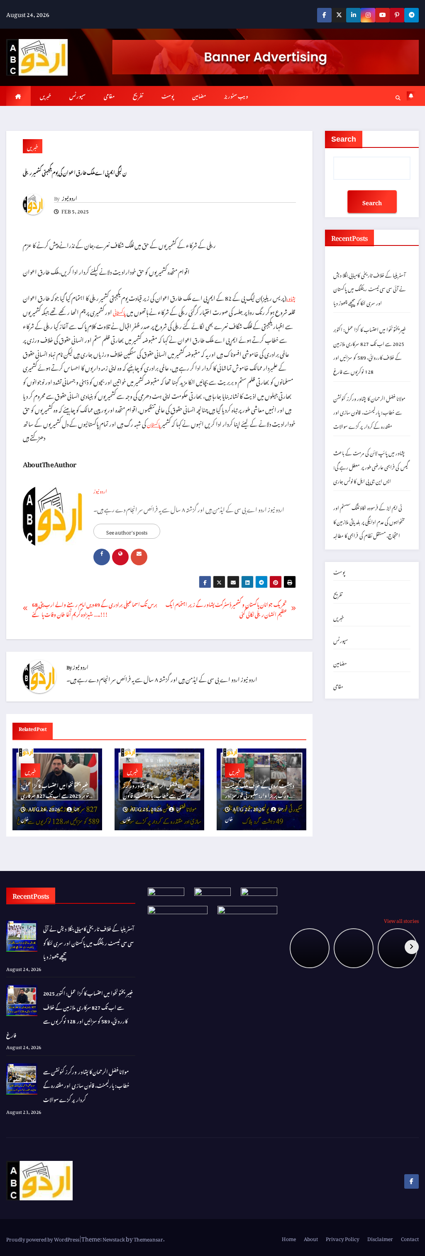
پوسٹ (167, 95)
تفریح (138, 95)
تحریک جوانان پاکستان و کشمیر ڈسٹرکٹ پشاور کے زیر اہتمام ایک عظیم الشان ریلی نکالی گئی (226, 608)
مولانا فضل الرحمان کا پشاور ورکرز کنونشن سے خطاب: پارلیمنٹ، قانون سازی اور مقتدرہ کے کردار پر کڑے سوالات (369, 411)
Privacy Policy (342, 1237)
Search (343, 139)
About (311, 1237)
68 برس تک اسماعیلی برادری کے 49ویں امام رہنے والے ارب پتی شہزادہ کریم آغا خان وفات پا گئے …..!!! (94, 608)
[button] (398, 96)
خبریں (45, 95)
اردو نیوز (69, 197)
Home (289, 1237)
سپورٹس (77, 95)
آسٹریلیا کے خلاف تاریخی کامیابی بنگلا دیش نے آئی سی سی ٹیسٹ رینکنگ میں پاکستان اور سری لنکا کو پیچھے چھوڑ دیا (369, 288)
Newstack (114, 1238)
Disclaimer (380, 1237)
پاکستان (154, 423)
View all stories (401, 919)
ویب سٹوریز (236, 95)
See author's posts (126, 531)
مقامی (109, 95)
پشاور (291, 297)
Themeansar (148, 1238)
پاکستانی (119, 311)
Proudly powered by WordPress (43, 1238)
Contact (410, 1237)
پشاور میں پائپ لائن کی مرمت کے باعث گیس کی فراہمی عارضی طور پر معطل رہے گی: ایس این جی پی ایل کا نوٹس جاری (371, 466)
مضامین (199, 95)
